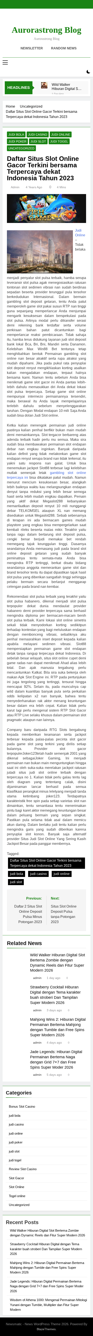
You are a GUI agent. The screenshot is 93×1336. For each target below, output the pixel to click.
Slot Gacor (16, 1178)
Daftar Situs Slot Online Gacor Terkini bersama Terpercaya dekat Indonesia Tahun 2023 (45, 863)
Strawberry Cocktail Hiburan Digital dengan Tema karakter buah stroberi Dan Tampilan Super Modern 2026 (46, 1249)
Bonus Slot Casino (22, 1106)
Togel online (17, 1196)
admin (15, 187)
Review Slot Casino (23, 1169)
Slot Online (16, 1187)
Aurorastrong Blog (46, 30)
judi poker (17, 141)
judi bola (16, 134)
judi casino (37, 134)
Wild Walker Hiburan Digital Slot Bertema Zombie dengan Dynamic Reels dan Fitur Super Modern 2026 (67, 87)
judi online (60, 134)
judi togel (59, 141)
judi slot (38, 141)
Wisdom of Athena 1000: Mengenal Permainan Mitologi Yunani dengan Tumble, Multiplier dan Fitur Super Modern (48, 1304)
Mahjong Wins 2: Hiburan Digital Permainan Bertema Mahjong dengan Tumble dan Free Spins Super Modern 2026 (47, 1267)
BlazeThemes (46, 1329)
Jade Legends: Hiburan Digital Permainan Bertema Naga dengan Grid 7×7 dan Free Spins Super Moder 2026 (46, 1286)
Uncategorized (21, 148)
